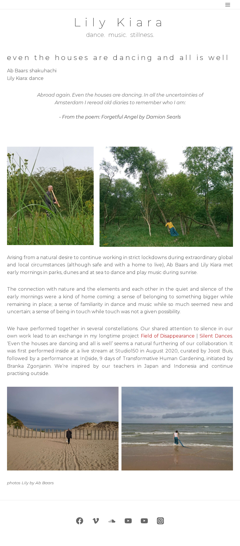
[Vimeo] (96, 521)
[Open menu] (227, 4)
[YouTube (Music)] (144, 521)
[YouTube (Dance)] (128, 521)
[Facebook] (80, 521)
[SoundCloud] (112, 521)
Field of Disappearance (168, 336)
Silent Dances (216, 336)
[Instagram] (160, 521)
